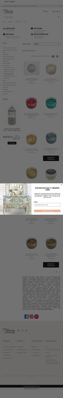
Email (35, 202)
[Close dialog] (61, 185)
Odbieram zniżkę (47, 211)
